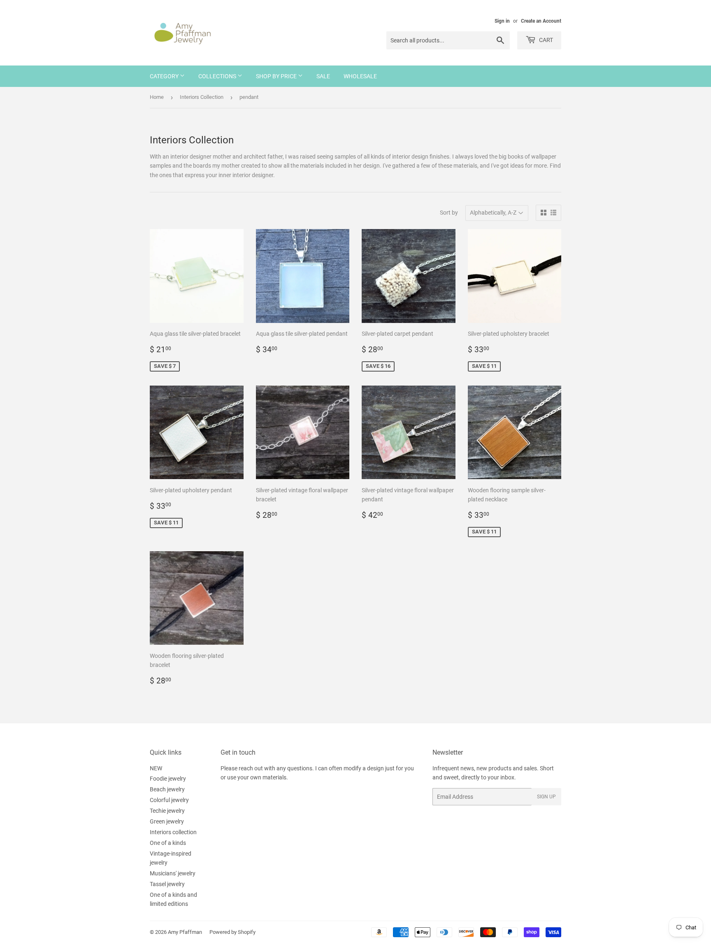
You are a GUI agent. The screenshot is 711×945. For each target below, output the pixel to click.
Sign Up (546, 797)
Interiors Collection (201, 97)
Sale (323, 76)
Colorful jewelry (169, 800)
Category (165, 76)
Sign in (502, 21)
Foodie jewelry (168, 778)
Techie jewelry (167, 810)
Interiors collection (173, 832)
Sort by (449, 212)
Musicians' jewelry (172, 873)
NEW (156, 768)
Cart (545, 40)
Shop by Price (277, 76)
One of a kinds (168, 843)
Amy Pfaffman (185, 932)
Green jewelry (167, 821)
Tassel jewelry (167, 884)
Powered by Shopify (232, 932)
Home (157, 97)
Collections (217, 76)
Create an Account (541, 21)
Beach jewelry (167, 789)
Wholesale (360, 76)
